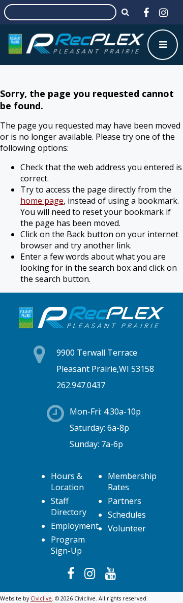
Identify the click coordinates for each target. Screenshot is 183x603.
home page (42, 200)
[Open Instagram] (163, 12)
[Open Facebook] (146, 12)
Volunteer (127, 528)
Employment (75, 525)
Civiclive (41, 598)
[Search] (125, 11)
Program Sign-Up (68, 545)
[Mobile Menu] (162, 44)
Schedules (127, 514)
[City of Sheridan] (76, 44)
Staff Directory (68, 506)
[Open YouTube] (110, 573)
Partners (124, 500)
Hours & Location (67, 481)
